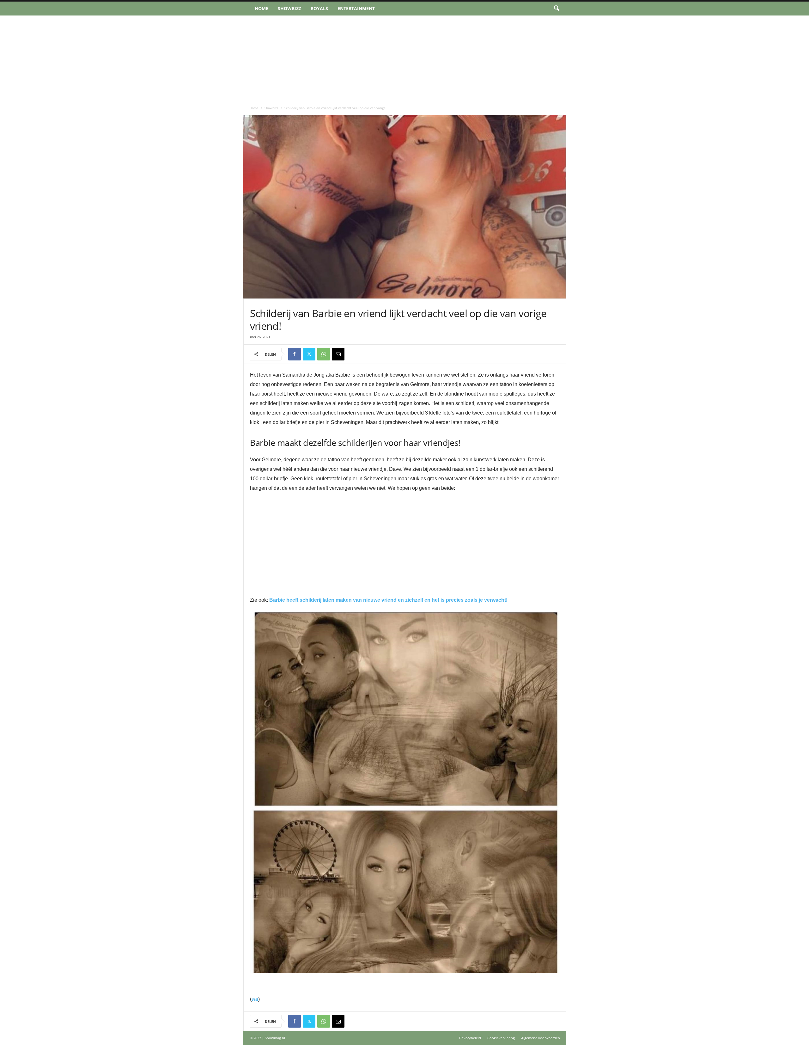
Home (261, 8)
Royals (319, 8)
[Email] (338, 354)
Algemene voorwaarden (540, 1038)
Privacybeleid (470, 1038)
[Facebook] (294, 354)
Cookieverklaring (501, 1038)
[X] (309, 354)
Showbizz (289, 8)
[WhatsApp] (323, 354)
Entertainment (356, 8)
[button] (556, 8)
